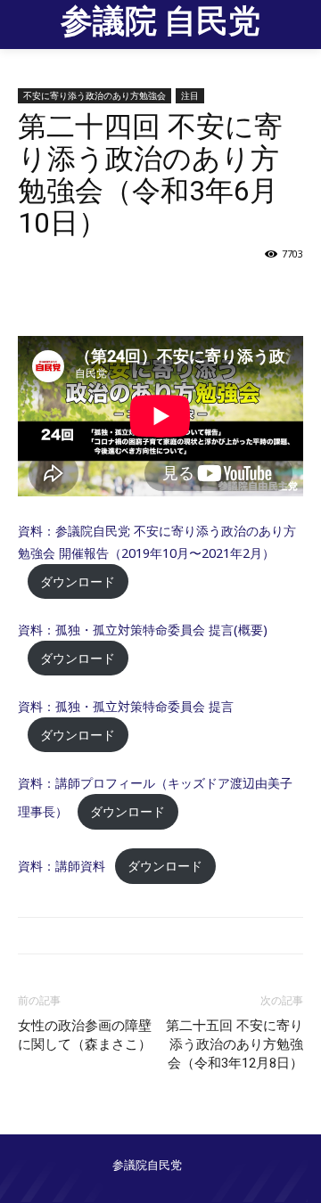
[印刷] (174, 294)
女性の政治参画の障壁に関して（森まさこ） (85, 1035)
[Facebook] (92, 294)
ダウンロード (77, 581)
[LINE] (215, 294)
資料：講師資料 (61, 865)
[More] (257, 294)
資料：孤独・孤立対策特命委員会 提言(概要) (143, 629)
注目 (190, 95)
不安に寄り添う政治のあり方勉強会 (94, 95)
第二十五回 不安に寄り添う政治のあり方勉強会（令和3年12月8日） (234, 1044)
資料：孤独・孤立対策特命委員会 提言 (126, 706)
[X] (133, 294)
